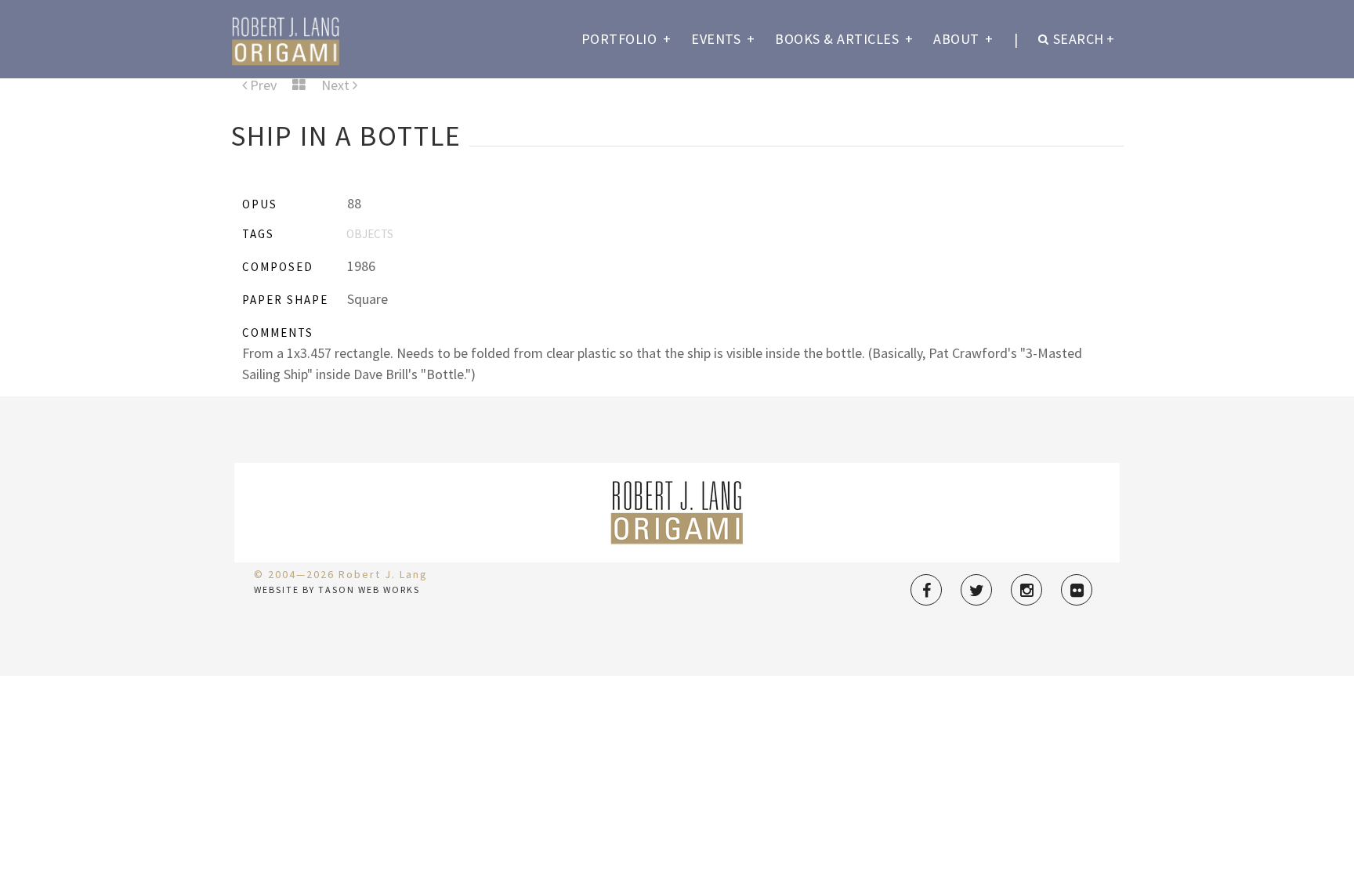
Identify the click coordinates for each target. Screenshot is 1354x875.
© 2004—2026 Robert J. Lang (341, 574)
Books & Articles (844, 39)
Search (1084, 39)
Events (723, 39)
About (963, 39)
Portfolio (626, 39)
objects (369, 233)
